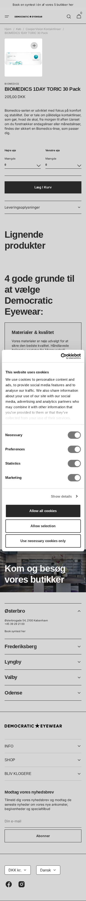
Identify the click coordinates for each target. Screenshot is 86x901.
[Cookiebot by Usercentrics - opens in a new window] (61, 356)
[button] (7, 16)
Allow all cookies (43, 511)
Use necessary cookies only (43, 541)
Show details (61, 496)
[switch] (74, 449)
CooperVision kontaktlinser (43, 29)
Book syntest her (15, 631)
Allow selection (43, 526)
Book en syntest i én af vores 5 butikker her (43, 4)
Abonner (43, 836)
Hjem (8, 29)
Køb (18, 29)
